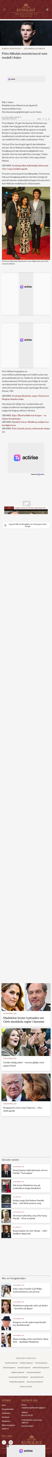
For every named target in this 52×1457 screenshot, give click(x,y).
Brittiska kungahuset (26, 1363)
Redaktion (6, 1421)
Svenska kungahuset (11, 1363)
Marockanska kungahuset (35, 1382)
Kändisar (5, 1417)
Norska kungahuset (41, 1363)
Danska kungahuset (12, 49)
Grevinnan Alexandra (34, 49)
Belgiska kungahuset (17, 1372)
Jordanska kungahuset (33, 1372)
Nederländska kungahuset (41, 1367)
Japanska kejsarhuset (36, 1377)
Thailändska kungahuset (16, 1382)
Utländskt (17, 1197)
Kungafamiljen (10, 1013)
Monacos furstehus (26, 1386)
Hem (4, 1405)
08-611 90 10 (27, 1415)
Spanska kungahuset (24, 1367)
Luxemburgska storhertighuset (18, 1377)
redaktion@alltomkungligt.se (33, 1407)
